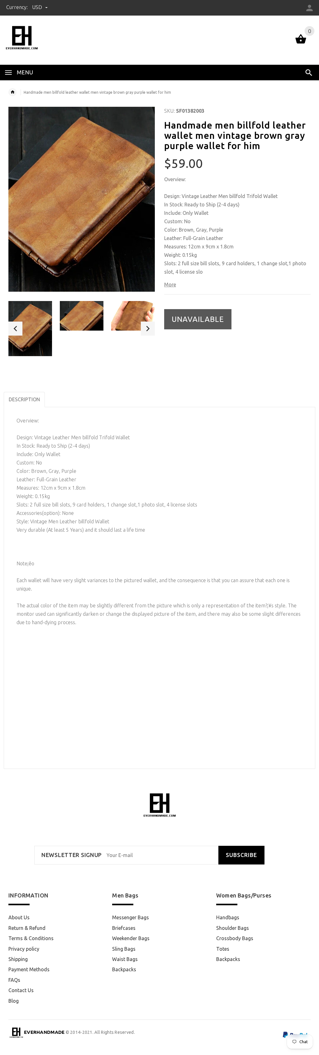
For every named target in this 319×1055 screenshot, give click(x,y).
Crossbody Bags (234, 938)
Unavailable (198, 319)
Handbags (227, 917)
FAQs (14, 980)
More (170, 284)
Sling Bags (124, 949)
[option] (30, 328)
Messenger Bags (130, 917)
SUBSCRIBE (241, 855)
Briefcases (124, 928)
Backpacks (124, 969)
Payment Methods (29, 969)
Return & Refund (26, 928)
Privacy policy (23, 949)
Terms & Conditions (31, 938)
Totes (222, 949)
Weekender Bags (131, 938)
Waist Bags (125, 959)
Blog (13, 1001)
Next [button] (148, 329)
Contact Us (21, 990)
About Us (19, 917)
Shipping (18, 959)
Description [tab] (24, 399)
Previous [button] (15, 329)
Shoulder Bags (232, 928)
